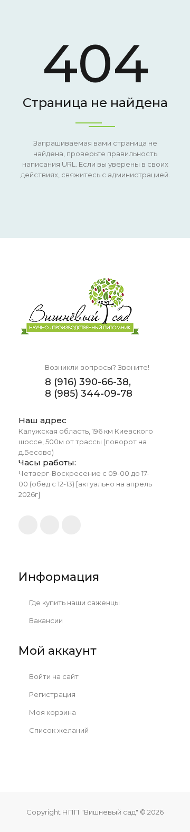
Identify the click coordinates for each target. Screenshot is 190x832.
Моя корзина (51, 712)
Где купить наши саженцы (73, 602)
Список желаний (58, 730)
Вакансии (45, 620)
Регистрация (51, 694)
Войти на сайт (53, 676)
